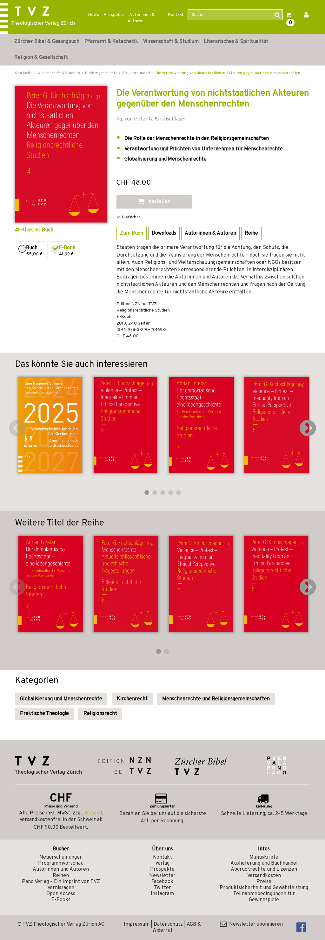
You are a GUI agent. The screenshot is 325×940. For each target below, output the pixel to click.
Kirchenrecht (132, 699)
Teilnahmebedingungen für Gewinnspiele (264, 897)
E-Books (60, 900)
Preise (263, 882)
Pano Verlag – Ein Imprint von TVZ (61, 882)
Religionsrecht (100, 713)
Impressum (136, 924)
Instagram (162, 894)
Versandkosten (264, 876)
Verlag (162, 863)
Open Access (60, 894)
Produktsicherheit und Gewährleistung (264, 888)
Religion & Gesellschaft (41, 57)
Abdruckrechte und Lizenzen (264, 869)
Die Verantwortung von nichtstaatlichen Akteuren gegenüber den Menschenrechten (228, 73)
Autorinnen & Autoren (141, 18)
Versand (93, 813)
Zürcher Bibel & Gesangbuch (46, 41)
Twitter (162, 888)
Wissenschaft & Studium (171, 41)
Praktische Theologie (44, 713)
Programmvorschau (60, 863)
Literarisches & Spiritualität (236, 41)
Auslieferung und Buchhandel (264, 863)
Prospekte (114, 14)
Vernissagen (60, 888)
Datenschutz (168, 924)
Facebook (162, 882)
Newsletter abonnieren (255, 924)
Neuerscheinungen (61, 857)
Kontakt (176, 14)
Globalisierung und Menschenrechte (61, 699)
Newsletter (162, 876)
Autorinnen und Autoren (61, 869)
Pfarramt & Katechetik (111, 41)
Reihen (61, 876)
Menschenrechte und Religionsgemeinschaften (216, 699)
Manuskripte (263, 857)
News (93, 14)
